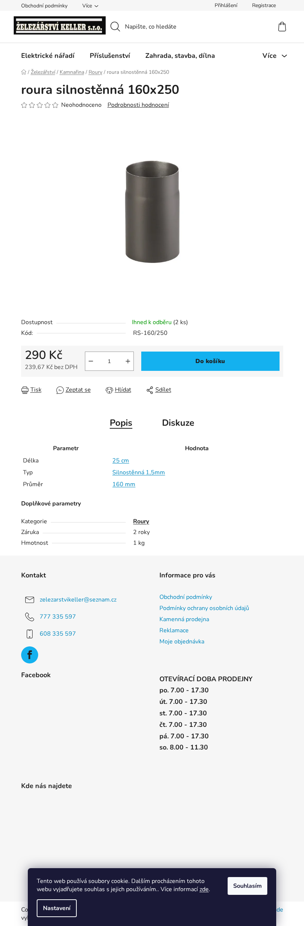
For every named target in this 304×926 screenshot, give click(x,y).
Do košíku (210, 361)
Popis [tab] (121, 423)
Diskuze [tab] (178, 423)
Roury (141, 521)
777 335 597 (58, 617)
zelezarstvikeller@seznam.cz (78, 600)
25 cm (120, 461)
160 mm (123, 484)
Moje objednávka (181, 641)
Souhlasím (247, 886)
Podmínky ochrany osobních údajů (204, 608)
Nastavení (56, 908)
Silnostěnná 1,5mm (138, 472)
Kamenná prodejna (184, 619)
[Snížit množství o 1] (90, 361)
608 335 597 (58, 634)
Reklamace (174, 630)
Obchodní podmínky (44, 5)
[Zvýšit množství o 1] (127, 361)
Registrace (264, 5)
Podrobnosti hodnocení (138, 105)
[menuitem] (48, 55)
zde (204, 889)
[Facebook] (29, 654)
